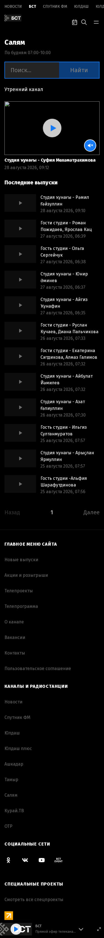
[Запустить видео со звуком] (52, 128)
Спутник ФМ (55, 6)
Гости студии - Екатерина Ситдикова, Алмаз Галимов (68, 354)
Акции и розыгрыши (26, 575)
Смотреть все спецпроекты (33, 899)
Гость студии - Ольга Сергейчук (62, 252)
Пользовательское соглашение (37, 668)
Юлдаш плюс (18, 748)
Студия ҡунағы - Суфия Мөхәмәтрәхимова (50, 160)
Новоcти (13, 6)
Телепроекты (18, 590)
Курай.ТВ (14, 810)
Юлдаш (81, 6)
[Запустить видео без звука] (90, 145)
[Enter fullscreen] (99, 929)
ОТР (8, 826)
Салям (10, 795)
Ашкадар (13, 764)
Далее (91, 512)
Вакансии (14, 637)
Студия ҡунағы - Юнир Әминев (64, 277)
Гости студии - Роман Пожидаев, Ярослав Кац (66, 226)
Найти (79, 70)
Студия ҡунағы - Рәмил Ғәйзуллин (64, 201)
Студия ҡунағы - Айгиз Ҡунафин (64, 303)
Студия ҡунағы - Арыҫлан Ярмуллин (67, 456)
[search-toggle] (84, 22)
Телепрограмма (21, 606)
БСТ (32, 6)
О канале (14, 622)
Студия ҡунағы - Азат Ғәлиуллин (62, 405)
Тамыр (11, 779)
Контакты (14, 653)
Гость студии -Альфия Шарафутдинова (63, 482)
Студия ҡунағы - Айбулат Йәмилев (66, 379)
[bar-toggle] (96, 22)
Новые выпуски (21, 559)
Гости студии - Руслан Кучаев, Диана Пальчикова (69, 328)
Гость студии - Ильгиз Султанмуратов (63, 431)
